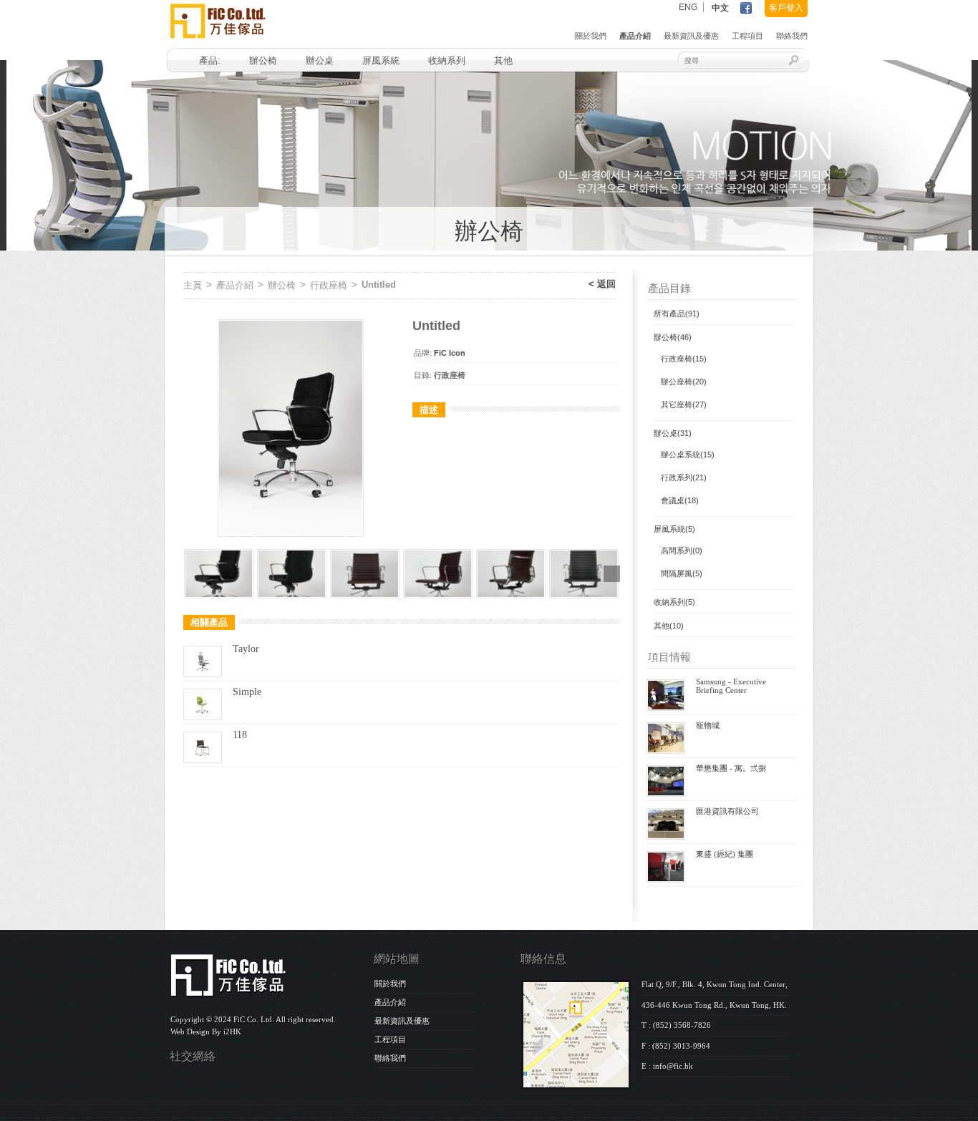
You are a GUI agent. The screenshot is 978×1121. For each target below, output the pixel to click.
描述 (429, 409)
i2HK (232, 1031)
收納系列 (446, 60)
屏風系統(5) (674, 529)
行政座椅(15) (684, 358)
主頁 (192, 285)
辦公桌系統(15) (688, 454)
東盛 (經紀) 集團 (724, 854)
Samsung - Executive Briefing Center (731, 685)
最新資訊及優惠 (691, 35)
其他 (503, 60)
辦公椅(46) (673, 337)
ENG (688, 7)
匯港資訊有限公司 (727, 811)
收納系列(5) (674, 602)
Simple (247, 691)
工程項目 (747, 35)
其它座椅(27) (684, 404)
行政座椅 (328, 285)
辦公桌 (320, 60)
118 (240, 734)
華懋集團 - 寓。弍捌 (731, 768)
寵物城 (708, 725)
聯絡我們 (792, 35)
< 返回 (602, 283)
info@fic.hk (673, 1066)
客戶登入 (786, 8)
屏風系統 (381, 60)
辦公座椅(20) (684, 381)
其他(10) (669, 625)
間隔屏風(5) (681, 573)
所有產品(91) (676, 313)
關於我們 (590, 35)
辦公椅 (263, 60)
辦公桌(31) (673, 433)
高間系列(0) (681, 550)
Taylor (246, 649)
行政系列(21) (684, 477)
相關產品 (209, 622)
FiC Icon (449, 353)
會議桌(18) (680, 500)
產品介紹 (635, 35)
